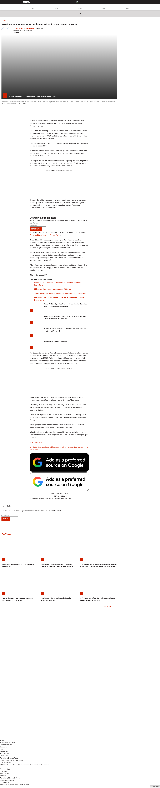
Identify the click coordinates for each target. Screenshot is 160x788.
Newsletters (4, 751)
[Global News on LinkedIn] (14, 738)
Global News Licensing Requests (11, 760)
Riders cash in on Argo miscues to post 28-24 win (52, 289)
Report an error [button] (60, 496)
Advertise (3, 776)
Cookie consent (5, 762)
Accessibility (4, 782)
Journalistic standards (60, 493)
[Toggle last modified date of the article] (33, 31)
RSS (1, 749)
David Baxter (29, 28)
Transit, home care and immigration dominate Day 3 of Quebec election (61, 293)
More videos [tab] (47, 280)
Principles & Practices (7, 742)
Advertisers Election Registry (10, 758)
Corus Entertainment (7, 780)
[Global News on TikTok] (42, 738)
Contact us (4, 747)
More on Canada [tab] (36, 280)
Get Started (35, 229)
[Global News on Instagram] (98, 723)
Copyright (3, 771)
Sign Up (5, 519)
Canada (3, 21)
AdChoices (156, 786)
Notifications (4, 753)
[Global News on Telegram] (70, 738)
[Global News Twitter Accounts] (42, 723)
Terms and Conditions (38, 235)
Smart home (4, 756)
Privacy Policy (55, 235)
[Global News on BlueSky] (98, 738)
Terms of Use (4, 773)
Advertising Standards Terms (10, 778)
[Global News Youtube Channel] (70, 723)
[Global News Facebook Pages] (14, 723)
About (2, 740)
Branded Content (6, 745)
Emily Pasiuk (19, 28)
